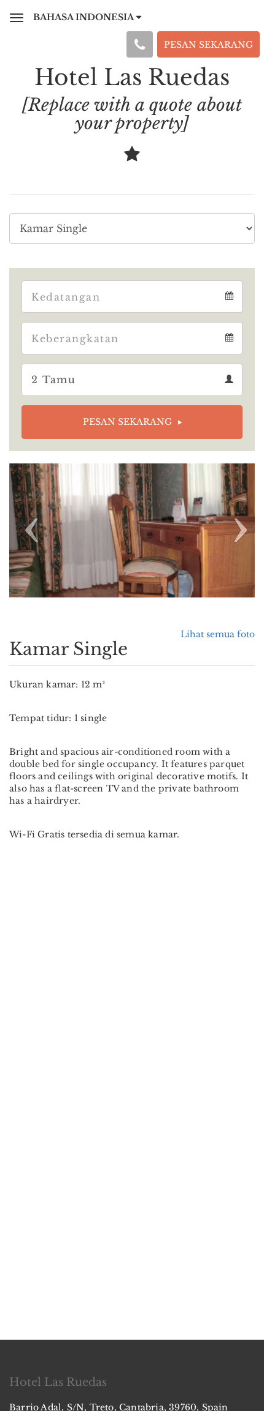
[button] (27, 530)
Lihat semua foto (218, 634)
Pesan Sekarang (127, 421)
